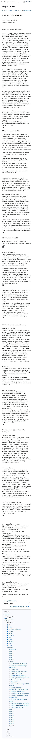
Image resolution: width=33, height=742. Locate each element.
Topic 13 (11, 722)
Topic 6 (20, 10)
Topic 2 (11, 653)
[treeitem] (16, 675)
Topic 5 (11, 659)
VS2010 (16, 10)
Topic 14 (11, 724)
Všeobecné (12, 649)
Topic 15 (11, 726)
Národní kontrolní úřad (27, 10)
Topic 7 (11, 709)
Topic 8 (11, 711)
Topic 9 (11, 713)
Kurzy (6, 10)
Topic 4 (11, 657)
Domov (2, 10)
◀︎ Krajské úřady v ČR (10, 601)
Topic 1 (11, 651)
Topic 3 (11, 655)
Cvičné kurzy (11, 10)
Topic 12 (11, 719)
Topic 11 (11, 717)
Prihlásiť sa (28, 2)
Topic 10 (11, 715)
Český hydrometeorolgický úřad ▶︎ (19, 606)
